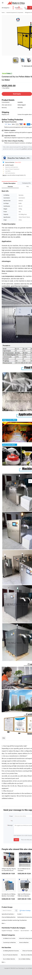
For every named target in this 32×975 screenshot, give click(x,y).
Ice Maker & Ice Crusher (9, 938)
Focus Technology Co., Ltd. (21, 968)
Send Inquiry (17, 94)
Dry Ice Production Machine (10, 955)
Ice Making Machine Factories (11, 951)
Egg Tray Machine (22, 920)
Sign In (4, 175)
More (3, 962)
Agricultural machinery (8, 914)
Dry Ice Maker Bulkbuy (24, 959)
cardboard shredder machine (9, 920)
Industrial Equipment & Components (14, 12)
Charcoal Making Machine (8, 917)
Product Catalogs (26, 910)
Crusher (19, 914)
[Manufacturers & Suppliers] (16, 3)
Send (16, 839)
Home (3, 12)
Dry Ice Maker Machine (9, 959)
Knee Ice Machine (24, 942)
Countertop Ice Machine (9, 942)
